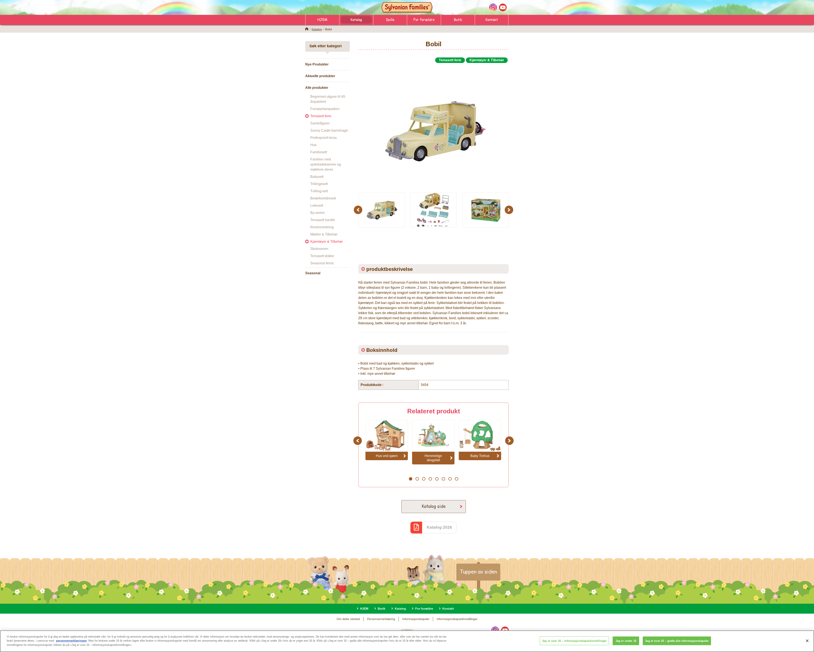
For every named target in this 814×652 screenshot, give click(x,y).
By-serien (317, 213)
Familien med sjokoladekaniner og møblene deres (325, 164)
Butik (458, 19)
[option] (433, 125)
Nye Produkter (317, 64)
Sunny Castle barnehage (329, 130)
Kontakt (491, 19)
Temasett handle (322, 220)
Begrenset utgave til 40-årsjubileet (328, 99)
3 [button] (423, 478)
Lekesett (316, 205)
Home (306, 28)
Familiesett (318, 152)
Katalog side (434, 506)
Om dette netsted (348, 619)
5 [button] (436, 478)
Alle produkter (316, 87)
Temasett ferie (320, 116)
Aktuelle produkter (320, 76)
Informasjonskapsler (415, 619)
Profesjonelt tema (323, 137)
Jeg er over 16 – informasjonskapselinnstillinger (574, 640)
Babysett (316, 176)
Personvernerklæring (381, 619)
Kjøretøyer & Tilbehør (326, 241)
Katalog (356, 19)
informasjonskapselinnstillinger (457, 619)
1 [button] (410, 478)
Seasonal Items (322, 263)
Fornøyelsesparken (325, 109)
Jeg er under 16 (626, 640)
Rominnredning (322, 227)
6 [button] (443, 478)
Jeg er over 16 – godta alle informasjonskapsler (677, 640)
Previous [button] (358, 210)
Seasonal (312, 273)
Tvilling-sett (319, 191)
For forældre (424, 19)
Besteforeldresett (323, 198)
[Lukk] (807, 640)
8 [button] (456, 478)
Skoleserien (319, 249)
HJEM (322, 19)
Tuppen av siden (478, 571)
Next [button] (509, 210)
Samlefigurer (320, 123)
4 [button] (430, 478)
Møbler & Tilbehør (323, 234)
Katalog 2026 (439, 527)
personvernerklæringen (71, 640)
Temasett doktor (322, 256)
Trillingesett (319, 184)
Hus (313, 145)
